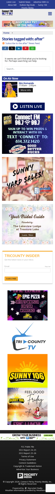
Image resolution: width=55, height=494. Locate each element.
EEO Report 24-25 (27, 450)
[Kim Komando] (9, 89)
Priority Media (27, 8)
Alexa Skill (12, 5)
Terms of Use (27, 456)
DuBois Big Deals (27, 5)
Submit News (24, 2)
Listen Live (11, 2)
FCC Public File (27, 446)
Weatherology (42, 490)
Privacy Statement (27, 459)
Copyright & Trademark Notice (27, 466)
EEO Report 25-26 (27, 453)
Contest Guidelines (27, 462)
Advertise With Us (41, 2)
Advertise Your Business (27, 469)
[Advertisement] (27, 24)
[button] (50, 14)
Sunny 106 (42, 5)
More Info (26, 90)
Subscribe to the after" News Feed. (22, 43)
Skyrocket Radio (34, 488)
